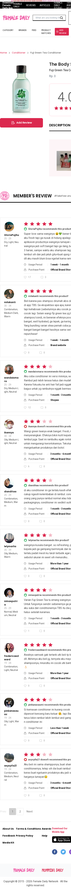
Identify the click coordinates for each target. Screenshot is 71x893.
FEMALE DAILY (18, 5)
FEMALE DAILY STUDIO (58, 5)
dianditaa (10, 491)
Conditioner (18, 52)
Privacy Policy (24, 835)
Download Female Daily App (8, 5)
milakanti (10, 302)
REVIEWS (31, 5)
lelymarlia (10, 546)
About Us (8, 828)
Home (3, 52)
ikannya (9, 432)
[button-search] (61, 18)
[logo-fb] (54, 853)
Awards (46, 828)
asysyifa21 (10, 765)
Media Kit (8, 842)
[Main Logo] (16, 17)
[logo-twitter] (63, 853)
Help (44, 835)
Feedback (8, 835)
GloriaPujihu (11, 235)
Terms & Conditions (28, 828)
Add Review (24, 123)
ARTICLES (45, 5)
